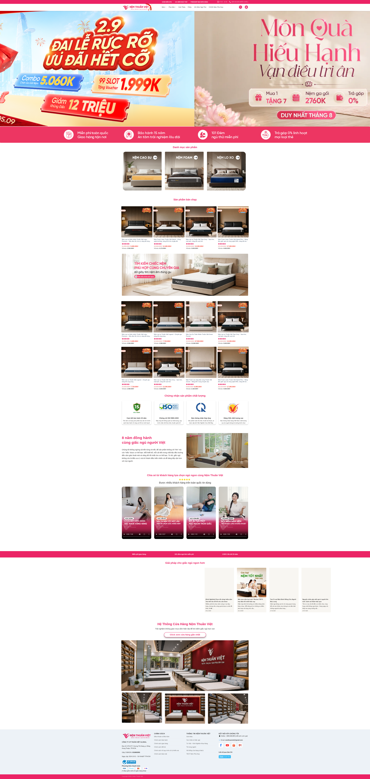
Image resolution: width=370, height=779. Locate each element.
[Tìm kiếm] (240, 7)
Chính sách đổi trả (160, 747)
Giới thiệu (189, 736)
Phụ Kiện (172, 7)
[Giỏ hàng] (246, 7)
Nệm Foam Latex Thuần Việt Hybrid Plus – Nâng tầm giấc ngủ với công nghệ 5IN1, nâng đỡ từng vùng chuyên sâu (233, 240)
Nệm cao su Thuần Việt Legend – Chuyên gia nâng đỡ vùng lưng (168, 335)
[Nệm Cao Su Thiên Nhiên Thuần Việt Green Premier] (201, 316)
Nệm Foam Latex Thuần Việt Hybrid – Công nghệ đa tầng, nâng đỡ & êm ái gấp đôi (167, 240)
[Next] (360, 68)
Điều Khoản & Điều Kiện (161, 736)
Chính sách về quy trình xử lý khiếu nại (166, 750)
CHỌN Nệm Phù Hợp (216, 7)
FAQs (190, 7)
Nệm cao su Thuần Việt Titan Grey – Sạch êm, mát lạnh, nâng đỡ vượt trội (200, 240)
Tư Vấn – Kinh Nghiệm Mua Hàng (197, 743)
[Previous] (10, 68)
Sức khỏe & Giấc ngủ (193, 740)
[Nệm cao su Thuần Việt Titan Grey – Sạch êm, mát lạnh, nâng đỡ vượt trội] (201, 221)
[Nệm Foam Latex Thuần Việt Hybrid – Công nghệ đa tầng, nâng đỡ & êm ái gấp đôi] (169, 221)
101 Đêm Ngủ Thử (200, 7)
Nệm (163, 7)
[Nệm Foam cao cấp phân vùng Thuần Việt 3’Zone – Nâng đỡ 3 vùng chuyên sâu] (201, 362)
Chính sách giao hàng (161, 743)
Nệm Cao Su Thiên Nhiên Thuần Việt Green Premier (199, 335)
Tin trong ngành (191, 747)
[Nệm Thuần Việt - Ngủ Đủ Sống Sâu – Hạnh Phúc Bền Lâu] (140, 7)
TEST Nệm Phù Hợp (193, 754)
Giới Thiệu (181, 7)
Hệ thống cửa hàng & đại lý (195, 750)
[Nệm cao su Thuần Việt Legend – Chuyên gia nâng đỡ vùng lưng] (169, 316)
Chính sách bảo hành (161, 740)
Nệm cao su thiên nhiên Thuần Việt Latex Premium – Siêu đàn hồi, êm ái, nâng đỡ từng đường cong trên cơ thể (136, 240)
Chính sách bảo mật (160, 754)
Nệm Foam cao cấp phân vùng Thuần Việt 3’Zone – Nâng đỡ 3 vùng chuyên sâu (199, 380)
